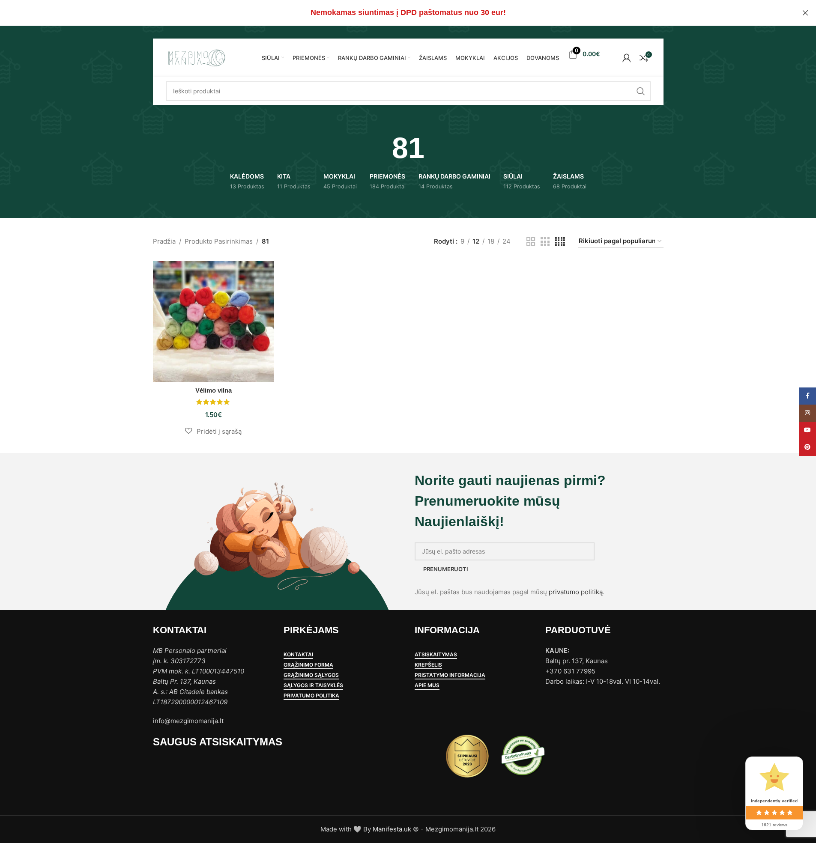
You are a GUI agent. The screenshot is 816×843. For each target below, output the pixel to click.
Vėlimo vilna (213, 390)
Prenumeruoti (445, 569)
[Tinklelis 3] (545, 241)
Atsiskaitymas (436, 655)
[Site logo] (196, 57)
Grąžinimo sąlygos (311, 675)
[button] (213, 431)
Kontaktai (298, 655)
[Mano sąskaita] (626, 57)
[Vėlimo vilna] (213, 321)
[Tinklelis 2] (530, 241)
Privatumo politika (311, 696)
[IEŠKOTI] (641, 91)
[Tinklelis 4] (560, 241)
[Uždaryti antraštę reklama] (805, 13)
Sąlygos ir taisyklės (313, 685)
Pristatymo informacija (450, 675)
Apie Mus (427, 685)
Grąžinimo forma (308, 665)
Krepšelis (428, 665)
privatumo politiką (576, 592)
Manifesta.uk (392, 829)
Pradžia (164, 241)
